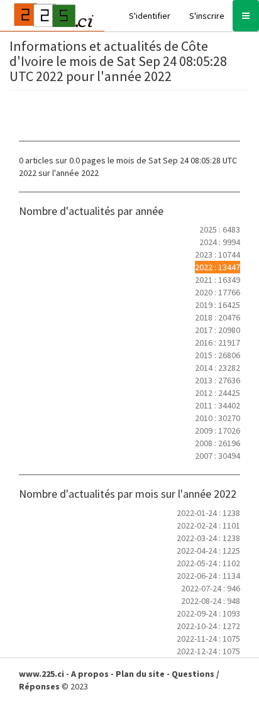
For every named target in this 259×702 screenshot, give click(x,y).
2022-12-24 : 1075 (208, 651)
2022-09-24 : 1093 (208, 613)
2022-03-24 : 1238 (208, 538)
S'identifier (149, 15)
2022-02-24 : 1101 (208, 525)
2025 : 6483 (219, 229)
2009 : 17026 (217, 430)
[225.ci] (52, 15)
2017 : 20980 (217, 330)
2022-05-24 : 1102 (208, 563)
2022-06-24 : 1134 (208, 575)
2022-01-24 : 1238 (208, 512)
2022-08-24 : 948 (210, 600)
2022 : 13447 (217, 267)
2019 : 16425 (217, 304)
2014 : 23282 (217, 367)
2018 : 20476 (217, 317)
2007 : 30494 (217, 455)
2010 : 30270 (217, 418)
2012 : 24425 (217, 392)
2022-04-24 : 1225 (208, 550)
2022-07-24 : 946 (210, 588)
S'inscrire (206, 15)
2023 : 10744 (217, 254)
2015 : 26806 (217, 355)
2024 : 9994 (219, 242)
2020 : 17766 (217, 292)
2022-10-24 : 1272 (208, 626)
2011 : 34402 (217, 405)
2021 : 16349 (217, 279)
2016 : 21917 (217, 342)
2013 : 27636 (217, 380)
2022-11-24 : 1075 (208, 638)
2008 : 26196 (217, 443)
